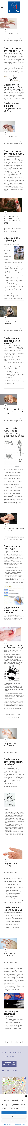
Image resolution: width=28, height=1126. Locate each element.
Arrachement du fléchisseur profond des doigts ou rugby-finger (13, 219)
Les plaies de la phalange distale (11, 864)
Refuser (14, 1116)
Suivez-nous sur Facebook (11, 1070)
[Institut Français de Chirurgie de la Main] (14, 7)
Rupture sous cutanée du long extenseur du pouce (13, 411)
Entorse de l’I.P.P (11, 33)
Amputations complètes (9, 954)
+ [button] (3, 1079)
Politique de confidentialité (7, 1124)
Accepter (14, 1112)
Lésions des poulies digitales (12, 322)
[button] (26, 1096)
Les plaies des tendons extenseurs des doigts (14, 646)
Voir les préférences (14, 1121)
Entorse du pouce (12, 136)
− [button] (3, 1081)
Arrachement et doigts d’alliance (14, 529)
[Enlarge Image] (8, 23)
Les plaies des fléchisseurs (10, 744)
